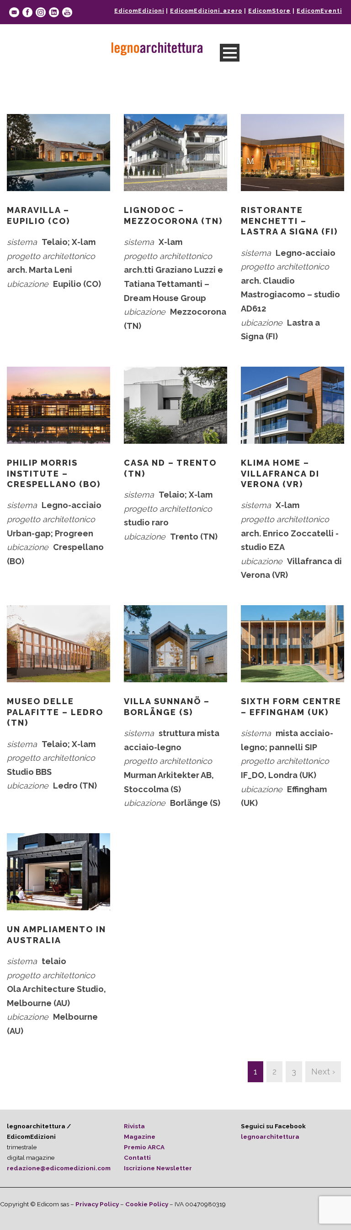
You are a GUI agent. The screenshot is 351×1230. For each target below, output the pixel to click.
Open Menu (229, 53)
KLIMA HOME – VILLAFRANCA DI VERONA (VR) (280, 473)
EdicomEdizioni (139, 11)
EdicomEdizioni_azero (206, 11)
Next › (323, 1071)
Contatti (137, 1157)
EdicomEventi (319, 11)
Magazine (139, 1136)
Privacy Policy (97, 1204)
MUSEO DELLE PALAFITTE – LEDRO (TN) (55, 711)
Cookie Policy (146, 1204)
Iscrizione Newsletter (158, 1168)
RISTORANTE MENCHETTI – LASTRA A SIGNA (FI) (289, 220)
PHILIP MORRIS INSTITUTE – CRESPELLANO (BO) (54, 473)
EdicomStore (269, 11)
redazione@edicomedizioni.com (59, 1168)
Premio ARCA (144, 1147)
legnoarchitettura (270, 1136)
